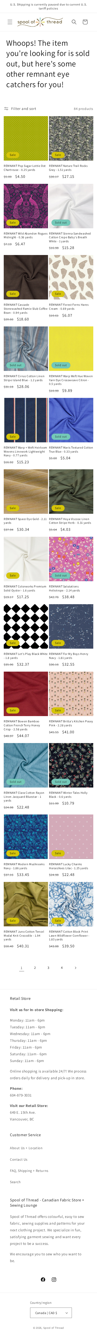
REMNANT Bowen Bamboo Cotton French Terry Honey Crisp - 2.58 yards (22, 725)
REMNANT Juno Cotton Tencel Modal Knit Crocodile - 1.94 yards (24, 935)
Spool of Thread (53, 1328)
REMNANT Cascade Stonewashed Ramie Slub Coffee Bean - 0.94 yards (26, 308)
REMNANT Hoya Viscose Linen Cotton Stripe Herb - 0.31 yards (70, 521)
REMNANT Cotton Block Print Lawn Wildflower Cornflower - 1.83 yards (69, 935)
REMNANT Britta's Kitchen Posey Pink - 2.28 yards (71, 723)
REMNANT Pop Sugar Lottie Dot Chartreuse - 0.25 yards (25, 168)
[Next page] (75, 967)
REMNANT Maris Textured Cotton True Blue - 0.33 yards (71, 449)
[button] (9, 21)
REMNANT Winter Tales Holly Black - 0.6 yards (68, 795)
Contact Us (19, 1159)
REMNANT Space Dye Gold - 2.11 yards (25, 521)
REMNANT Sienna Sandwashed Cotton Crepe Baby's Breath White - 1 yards (70, 237)
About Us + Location (26, 1148)
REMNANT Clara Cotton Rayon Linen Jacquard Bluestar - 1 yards (24, 796)
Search (15, 1182)
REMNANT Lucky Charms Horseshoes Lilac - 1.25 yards (68, 866)
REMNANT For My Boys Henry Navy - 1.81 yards (69, 656)
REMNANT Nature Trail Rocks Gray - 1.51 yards (68, 168)
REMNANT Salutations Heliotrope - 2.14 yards (64, 588)
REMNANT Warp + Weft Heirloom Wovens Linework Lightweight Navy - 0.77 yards (25, 451)
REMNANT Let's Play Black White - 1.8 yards (26, 656)
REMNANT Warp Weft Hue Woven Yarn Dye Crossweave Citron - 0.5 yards (71, 380)
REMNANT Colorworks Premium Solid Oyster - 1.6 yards (25, 588)
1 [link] (22, 967)
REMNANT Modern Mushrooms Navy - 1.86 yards (24, 866)
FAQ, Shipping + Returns (29, 1170)
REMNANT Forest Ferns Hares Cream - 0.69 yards (69, 306)
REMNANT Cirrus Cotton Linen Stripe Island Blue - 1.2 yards (24, 378)
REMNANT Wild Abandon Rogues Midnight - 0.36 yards (26, 235)
